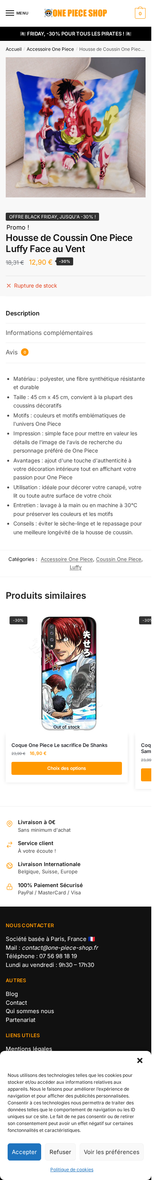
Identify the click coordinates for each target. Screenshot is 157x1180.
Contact (16, 1002)
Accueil (14, 49)
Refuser (60, 1152)
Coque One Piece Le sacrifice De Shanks (59, 745)
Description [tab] (23, 313)
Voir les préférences (111, 1152)
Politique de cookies (71, 1169)
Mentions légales (29, 1048)
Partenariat (20, 1019)
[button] (140, 1060)
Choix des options (66, 768)
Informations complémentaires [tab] (49, 332)
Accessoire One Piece (50, 49)
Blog (12, 993)
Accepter (24, 1152)
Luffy (76, 567)
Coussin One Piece (118, 559)
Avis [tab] (16, 352)
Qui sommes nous (30, 1011)
